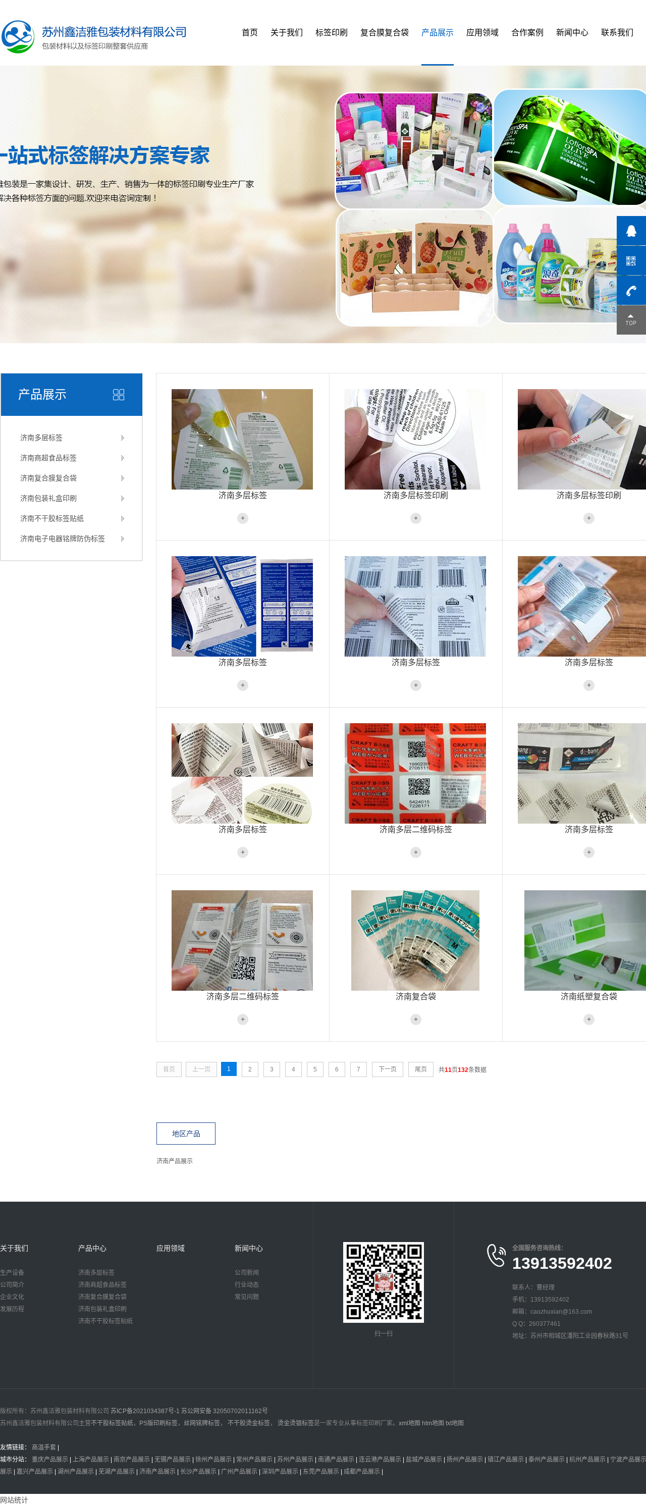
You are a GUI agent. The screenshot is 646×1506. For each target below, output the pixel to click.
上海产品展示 (91, 1459)
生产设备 (12, 1272)
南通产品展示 (336, 1459)
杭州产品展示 (587, 1459)
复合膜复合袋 (384, 32)
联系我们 (617, 32)
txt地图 (455, 1423)
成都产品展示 (362, 1471)
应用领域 (482, 32)
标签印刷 (331, 32)
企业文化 (12, 1297)
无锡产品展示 (172, 1459)
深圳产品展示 (280, 1471)
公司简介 (12, 1284)
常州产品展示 (254, 1459)
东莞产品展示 (321, 1471)
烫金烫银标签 (295, 1423)
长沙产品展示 (198, 1471)
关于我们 (287, 32)
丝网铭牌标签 (202, 1423)
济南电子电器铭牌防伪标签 (62, 538)
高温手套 (44, 1447)
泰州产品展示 (546, 1459)
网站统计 (14, 1500)
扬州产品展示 (465, 1459)
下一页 (388, 1069)
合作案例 (527, 32)
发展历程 (12, 1309)
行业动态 (247, 1284)
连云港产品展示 (380, 1459)
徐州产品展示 (213, 1459)
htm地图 (433, 1423)
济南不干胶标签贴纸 (52, 518)
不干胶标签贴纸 (112, 1423)
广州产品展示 (239, 1471)
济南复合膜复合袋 (48, 478)
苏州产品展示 (295, 1459)
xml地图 (409, 1423)
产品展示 (437, 32)
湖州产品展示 (76, 1471)
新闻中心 (572, 32)
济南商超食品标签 (48, 458)
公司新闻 (247, 1272)
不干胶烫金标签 (248, 1423)
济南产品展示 (174, 1161)
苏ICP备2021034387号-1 (145, 1411)
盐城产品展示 (424, 1459)
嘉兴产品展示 (35, 1471)
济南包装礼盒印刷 (48, 498)
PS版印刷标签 (158, 1423)
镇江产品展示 (506, 1459)
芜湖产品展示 (116, 1471)
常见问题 (247, 1297)
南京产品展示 (132, 1459)
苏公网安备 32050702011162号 (224, 1411)
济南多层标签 (41, 438)
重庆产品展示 (50, 1459)
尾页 (421, 1069)
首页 (250, 32)
